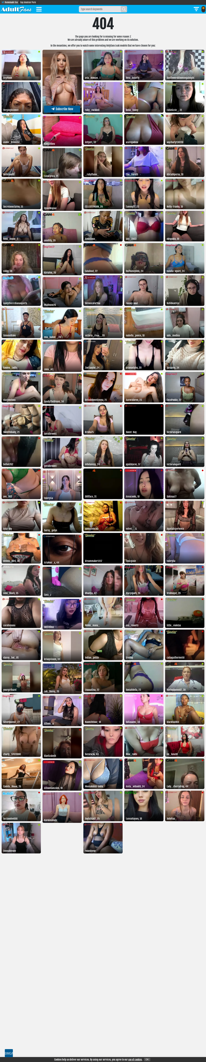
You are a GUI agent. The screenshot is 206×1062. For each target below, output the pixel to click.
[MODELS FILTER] (196, 9)
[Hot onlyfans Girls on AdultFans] (16, 9)
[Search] (124, 9)
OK (147, 1059)
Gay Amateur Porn (28, 2)
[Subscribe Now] (62, 113)
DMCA (9, 1053)
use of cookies (135, 1059)
